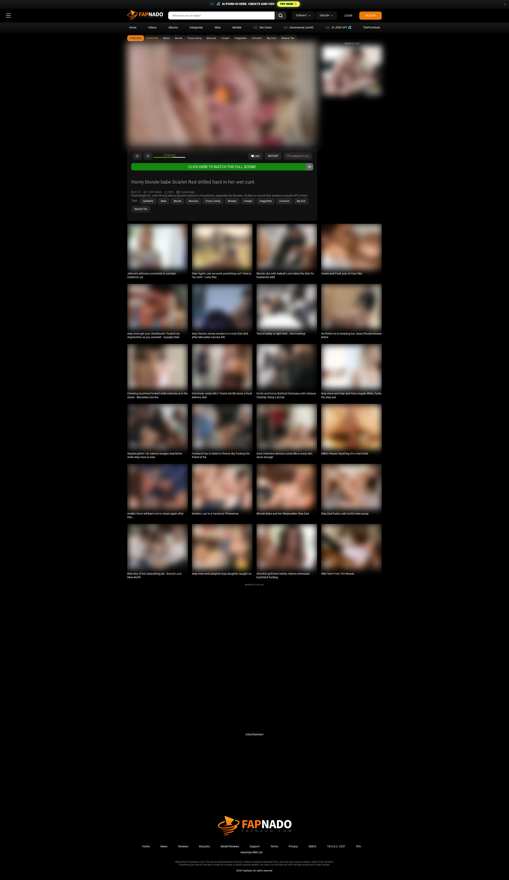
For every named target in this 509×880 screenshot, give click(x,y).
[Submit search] (281, 15)
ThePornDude (371, 27)
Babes (166, 38)
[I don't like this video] (148, 156)
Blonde (178, 38)
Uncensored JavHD (299, 27)
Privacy (293, 846)
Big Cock (271, 38)
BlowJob (211, 38)
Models (236, 27)
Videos (152, 27)
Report (273, 156)
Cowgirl (225, 38)
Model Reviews (230, 846)
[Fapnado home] (254, 835)
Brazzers (204, 846)
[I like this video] (137, 156)
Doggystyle (241, 38)
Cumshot (257, 38)
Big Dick (301, 201)
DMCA (312, 846)
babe (163, 201)
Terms (274, 846)
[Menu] (8, 16)
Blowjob (232, 201)
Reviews (183, 846)
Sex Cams (263, 27)
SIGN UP (370, 15)
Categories (196, 27)
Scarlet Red (152, 38)
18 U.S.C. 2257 (336, 846)
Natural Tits (287, 38)
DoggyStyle (266, 201)
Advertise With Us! (251, 852)
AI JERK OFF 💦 (338, 27)
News (163, 846)
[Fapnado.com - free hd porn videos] (145, 15)
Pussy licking (194, 38)
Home (132, 27)
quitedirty (148, 201)
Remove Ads (352, 43)
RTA (358, 846)
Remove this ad (254, 585)
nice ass (193, 201)
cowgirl (248, 201)
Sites (218, 27)
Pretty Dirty (136, 38)
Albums (173, 27)
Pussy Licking (213, 201)
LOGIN (348, 15)
